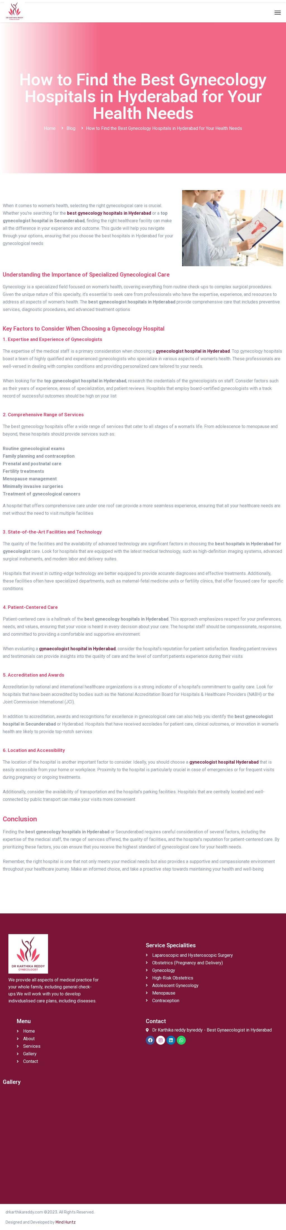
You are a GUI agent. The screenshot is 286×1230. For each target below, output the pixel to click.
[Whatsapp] (181, 1040)
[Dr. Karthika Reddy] (14, 11)
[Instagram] (160, 1040)
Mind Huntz (66, 1222)
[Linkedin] (170, 1040)
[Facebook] (150, 1040)
